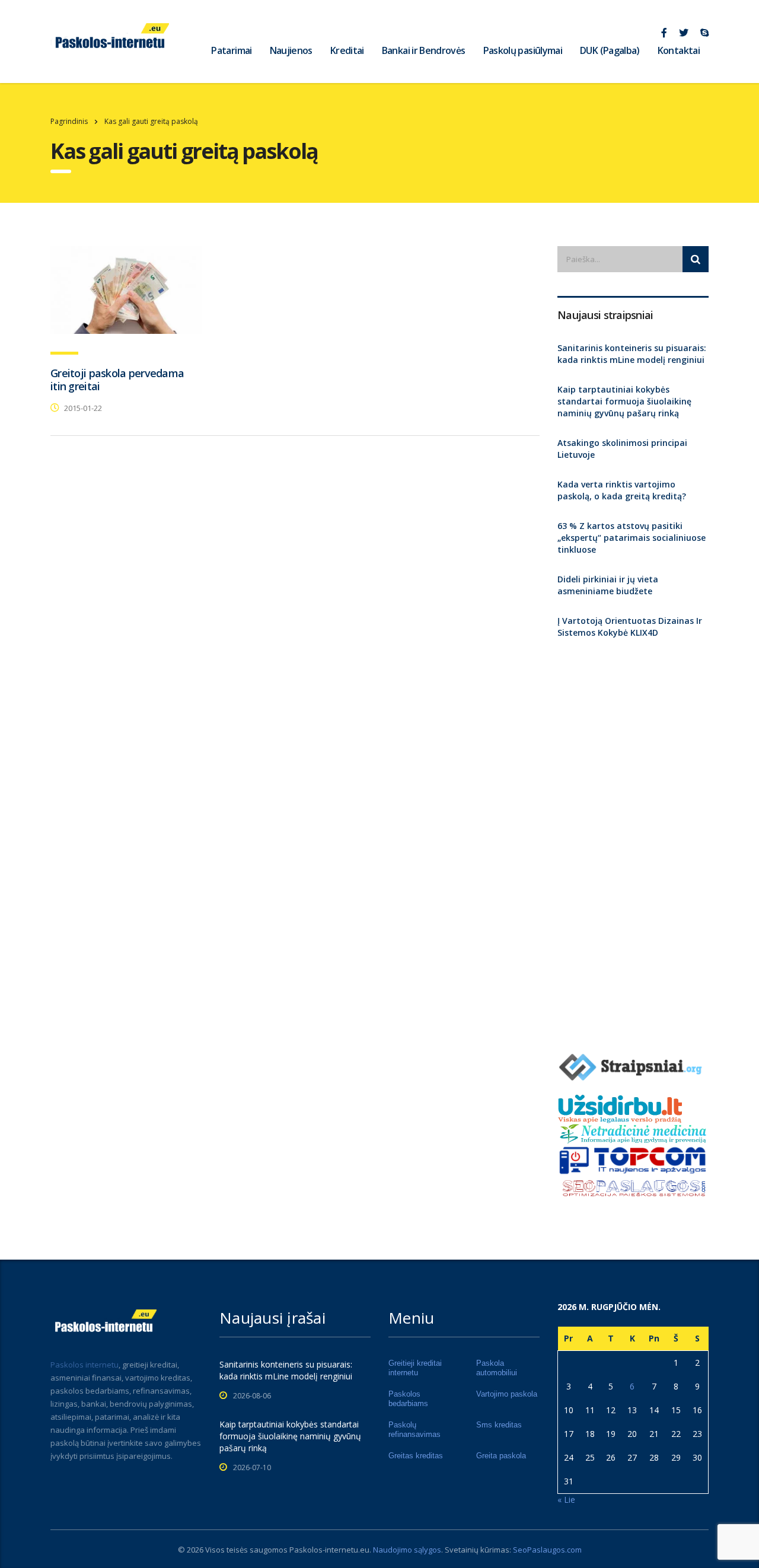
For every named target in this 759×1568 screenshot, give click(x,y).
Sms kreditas (499, 1424)
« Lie (566, 1499)
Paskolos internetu (84, 1364)
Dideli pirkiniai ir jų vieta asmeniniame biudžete (607, 585)
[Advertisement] (633, 840)
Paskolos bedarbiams (408, 1398)
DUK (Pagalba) (610, 50)
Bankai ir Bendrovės (423, 50)
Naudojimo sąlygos (407, 1549)
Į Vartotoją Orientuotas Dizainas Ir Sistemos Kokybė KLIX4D (629, 626)
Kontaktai (679, 50)
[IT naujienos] (633, 1159)
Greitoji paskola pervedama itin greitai (117, 379)
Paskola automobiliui (496, 1368)
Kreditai (347, 50)
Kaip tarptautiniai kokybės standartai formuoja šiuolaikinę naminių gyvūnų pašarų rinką (624, 401)
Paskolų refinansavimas (414, 1429)
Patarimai (231, 50)
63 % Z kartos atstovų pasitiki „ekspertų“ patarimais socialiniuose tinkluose (631, 537)
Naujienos (291, 50)
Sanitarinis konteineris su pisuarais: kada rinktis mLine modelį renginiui (631, 353)
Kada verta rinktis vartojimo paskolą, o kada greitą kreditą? (621, 490)
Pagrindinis (69, 121)
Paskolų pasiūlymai (522, 50)
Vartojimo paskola (506, 1393)
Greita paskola (501, 1455)
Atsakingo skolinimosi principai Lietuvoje (622, 448)
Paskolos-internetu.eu (329, 1549)
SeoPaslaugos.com (547, 1549)
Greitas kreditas (415, 1455)
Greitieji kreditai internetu (415, 1368)
